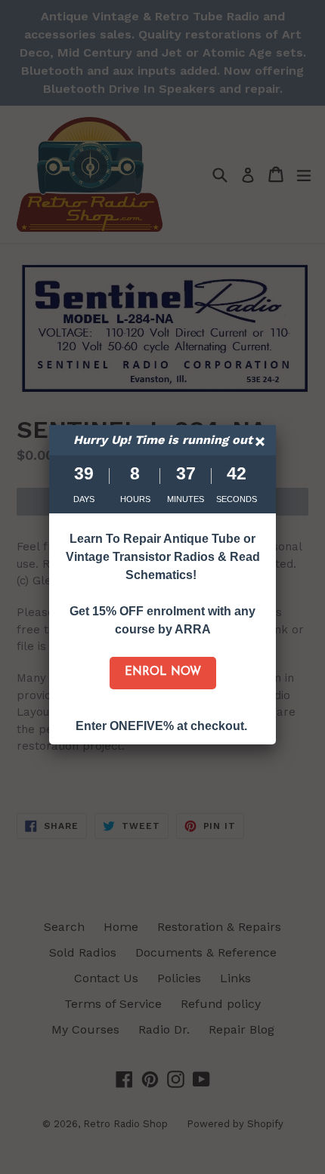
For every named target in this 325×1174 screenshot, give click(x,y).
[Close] (261, 443)
